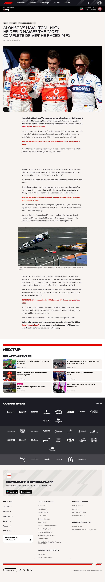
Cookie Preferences (45, 557)
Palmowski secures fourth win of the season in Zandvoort (33, 362)
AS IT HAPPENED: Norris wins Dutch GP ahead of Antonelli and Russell (83, 362)
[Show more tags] (34, 23)
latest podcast (33, 126)
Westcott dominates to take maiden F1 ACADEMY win (81, 385)
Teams (67, 3)
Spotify (36, 325)
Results (33, 3)
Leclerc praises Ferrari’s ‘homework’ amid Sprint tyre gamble (32, 374)
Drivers (57, 3)
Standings (45, 3)
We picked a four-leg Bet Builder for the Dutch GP (31, 388)
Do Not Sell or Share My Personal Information (49, 543)
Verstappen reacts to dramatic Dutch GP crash (81, 374)
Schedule (21, 3)
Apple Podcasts (27, 325)
